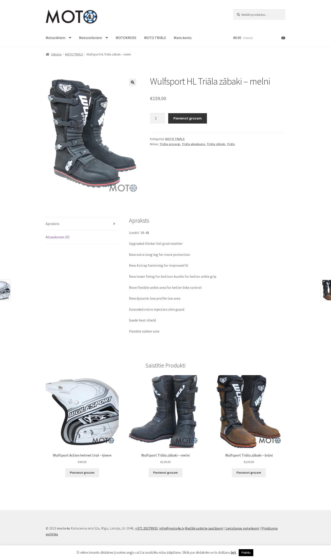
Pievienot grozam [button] (82, 472)
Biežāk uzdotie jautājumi (204, 528)
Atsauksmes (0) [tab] (57, 237)
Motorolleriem (90, 37)
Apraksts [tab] (52, 223)
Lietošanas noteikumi (242, 528)
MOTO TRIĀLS (155, 37)
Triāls (231, 144)
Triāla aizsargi (170, 144)
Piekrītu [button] (246, 553)
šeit (233, 552)
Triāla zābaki (216, 144)
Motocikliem (55, 37)
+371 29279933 (146, 528)
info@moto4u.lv (171, 528)
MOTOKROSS (126, 37)
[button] (132, 82)
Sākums (56, 54)
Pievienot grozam (187, 118)
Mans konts (183, 37)
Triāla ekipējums (193, 144)
